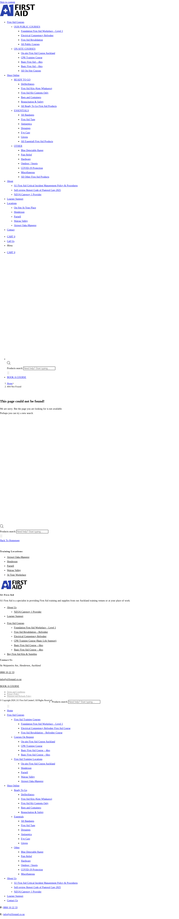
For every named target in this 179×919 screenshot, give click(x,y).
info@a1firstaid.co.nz (11, 679)
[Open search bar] (8, 364)
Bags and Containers (31, 807)
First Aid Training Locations (28, 759)
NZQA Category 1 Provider (27, 612)
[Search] (8, 373)
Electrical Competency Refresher (30, 636)
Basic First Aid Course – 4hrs (28, 649)
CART (11, 236)
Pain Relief (26, 856)
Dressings (25, 830)
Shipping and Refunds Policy (19, 696)
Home (10, 710)
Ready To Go (20, 790)
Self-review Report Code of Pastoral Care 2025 (37, 887)
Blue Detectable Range (32, 852)
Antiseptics (26, 834)
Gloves (24, 843)
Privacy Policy (13, 694)
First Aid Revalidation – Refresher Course (41, 732)
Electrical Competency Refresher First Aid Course (45, 728)
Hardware (26, 861)
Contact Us (12, 900)
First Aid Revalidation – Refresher (31, 632)
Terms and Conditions (16, 692)
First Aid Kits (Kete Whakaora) (36, 799)
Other (17, 847)
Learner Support (15, 616)
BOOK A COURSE (16, 377)
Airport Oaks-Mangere (18, 557)
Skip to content (7, 2)
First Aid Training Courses (27, 719)
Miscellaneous (28, 874)
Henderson (12, 561)
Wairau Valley (14, 570)
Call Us (10, 241)
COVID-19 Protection (32, 869)
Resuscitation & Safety (32, 812)
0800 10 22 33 (7, 672)
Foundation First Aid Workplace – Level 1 (35, 627)
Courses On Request (24, 737)
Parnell (10, 566)
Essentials (19, 816)
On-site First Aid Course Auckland (38, 741)
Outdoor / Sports (29, 865)
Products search (15, 368)
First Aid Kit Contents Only (34, 803)
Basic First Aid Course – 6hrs (28, 645)
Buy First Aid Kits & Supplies (22, 654)
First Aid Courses (15, 623)
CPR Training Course (31, 746)
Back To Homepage (10, 540)
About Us (11, 607)
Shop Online (13, 785)
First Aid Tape (28, 825)
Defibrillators (27, 794)
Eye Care (25, 838)
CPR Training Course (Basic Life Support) (35, 640)
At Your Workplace (16, 575)
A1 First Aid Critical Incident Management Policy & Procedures (46, 883)
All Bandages (27, 821)
